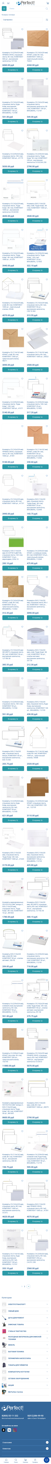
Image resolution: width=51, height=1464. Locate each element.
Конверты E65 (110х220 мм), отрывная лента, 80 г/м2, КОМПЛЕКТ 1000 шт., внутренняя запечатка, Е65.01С (37, 605)
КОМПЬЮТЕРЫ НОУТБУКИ (18, 1372)
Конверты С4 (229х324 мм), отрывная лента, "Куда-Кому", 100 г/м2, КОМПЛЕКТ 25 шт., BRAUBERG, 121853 (37, 257)
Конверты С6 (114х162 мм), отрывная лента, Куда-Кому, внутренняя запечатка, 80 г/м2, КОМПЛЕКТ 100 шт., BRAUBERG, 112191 (13, 1259)
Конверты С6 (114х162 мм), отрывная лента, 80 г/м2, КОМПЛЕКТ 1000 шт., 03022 (38, 354)
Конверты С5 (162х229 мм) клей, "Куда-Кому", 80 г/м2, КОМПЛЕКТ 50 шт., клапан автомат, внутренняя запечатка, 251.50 (37, 1008)
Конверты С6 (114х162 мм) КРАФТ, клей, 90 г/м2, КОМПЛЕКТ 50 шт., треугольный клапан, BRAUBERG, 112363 (37, 454)
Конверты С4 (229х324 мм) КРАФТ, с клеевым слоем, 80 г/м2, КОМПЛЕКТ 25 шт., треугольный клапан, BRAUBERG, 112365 (37, 555)
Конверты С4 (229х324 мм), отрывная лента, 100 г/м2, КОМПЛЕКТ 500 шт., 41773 (13, 156)
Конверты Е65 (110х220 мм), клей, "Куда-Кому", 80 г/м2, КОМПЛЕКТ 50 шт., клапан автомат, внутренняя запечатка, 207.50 (37, 655)
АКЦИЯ (11, 1385)
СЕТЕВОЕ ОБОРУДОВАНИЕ (18, 1378)
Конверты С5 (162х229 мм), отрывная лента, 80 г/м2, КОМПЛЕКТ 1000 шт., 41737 (13, 501)
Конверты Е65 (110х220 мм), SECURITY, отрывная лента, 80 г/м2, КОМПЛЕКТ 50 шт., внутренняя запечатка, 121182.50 (37, 906)
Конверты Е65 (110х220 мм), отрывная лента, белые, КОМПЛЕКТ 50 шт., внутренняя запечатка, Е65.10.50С (12, 755)
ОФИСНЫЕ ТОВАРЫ (16, 1324)
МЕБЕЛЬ (11, 1345)
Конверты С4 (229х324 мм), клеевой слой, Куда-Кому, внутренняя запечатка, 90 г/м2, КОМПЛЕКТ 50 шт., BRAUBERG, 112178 (37, 1159)
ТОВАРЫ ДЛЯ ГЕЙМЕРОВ (18, 1365)
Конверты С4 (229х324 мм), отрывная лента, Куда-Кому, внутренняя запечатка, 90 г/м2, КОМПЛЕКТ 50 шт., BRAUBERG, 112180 (13, 806)
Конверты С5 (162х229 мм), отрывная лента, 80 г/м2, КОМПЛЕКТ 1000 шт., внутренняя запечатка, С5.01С (13, 1208)
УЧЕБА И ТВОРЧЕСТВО (17, 1331)
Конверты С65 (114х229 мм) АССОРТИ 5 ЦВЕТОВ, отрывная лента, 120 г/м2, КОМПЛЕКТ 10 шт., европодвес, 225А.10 (12, 555)
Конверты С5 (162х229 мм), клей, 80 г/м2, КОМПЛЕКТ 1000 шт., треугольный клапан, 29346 (13, 306)
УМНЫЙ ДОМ (13, 1311)
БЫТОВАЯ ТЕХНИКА (16, 1352)
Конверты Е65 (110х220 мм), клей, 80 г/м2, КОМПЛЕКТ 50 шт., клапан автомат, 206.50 (12, 957)
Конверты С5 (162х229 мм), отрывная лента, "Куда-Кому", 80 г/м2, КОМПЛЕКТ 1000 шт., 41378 (13, 256)
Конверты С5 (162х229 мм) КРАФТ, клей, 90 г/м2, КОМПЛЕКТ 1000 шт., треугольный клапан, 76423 (37, 57)
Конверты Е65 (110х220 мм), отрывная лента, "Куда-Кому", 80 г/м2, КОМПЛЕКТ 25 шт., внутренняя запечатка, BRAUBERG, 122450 (36, 504)
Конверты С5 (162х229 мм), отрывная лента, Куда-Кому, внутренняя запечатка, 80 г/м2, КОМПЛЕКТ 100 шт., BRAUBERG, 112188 (13, 107)
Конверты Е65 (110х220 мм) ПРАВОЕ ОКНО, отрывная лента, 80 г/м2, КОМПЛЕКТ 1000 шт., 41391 (38, 1207)
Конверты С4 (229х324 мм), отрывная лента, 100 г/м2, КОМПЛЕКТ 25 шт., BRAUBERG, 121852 (37, 405)
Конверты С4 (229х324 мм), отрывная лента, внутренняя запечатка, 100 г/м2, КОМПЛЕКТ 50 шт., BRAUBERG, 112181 (37, 958)
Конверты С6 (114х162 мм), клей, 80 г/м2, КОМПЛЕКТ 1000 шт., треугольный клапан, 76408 (37, 754)
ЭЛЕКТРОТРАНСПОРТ (17, 1304)
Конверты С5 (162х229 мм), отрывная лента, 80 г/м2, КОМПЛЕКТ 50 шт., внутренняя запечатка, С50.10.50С (37, 307)
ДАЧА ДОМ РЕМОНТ (16, 1318)
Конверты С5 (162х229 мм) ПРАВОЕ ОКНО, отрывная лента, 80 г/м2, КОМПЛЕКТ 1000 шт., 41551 (12, 453)
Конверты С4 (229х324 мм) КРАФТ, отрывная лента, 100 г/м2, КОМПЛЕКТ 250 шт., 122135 (37, 804)
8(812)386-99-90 (35, 1415)
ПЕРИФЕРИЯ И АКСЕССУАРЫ (19, 1358)
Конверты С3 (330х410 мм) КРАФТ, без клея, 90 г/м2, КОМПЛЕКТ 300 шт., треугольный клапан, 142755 (12, 1057)
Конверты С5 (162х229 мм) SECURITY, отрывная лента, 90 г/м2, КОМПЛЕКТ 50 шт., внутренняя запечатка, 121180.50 (12, 654)
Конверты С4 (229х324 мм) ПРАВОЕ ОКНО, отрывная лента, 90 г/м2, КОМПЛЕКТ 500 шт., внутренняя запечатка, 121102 (12, 57)
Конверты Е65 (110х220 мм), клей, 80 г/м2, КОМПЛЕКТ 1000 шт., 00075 (38, 1105)
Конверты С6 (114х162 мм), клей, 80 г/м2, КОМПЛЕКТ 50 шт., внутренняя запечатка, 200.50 (13, 1158)
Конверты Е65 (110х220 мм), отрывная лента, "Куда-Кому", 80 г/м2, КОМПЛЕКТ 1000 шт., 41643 (13, 856)
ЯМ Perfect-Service (15, 1392)
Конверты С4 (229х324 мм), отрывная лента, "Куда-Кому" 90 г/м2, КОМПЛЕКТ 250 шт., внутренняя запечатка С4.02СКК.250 (37, 158)
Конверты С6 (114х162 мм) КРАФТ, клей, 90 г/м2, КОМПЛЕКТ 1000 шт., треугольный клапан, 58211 (12, 356)
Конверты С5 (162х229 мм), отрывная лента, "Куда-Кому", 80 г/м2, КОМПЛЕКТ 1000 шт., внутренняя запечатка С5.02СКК (13, 208)
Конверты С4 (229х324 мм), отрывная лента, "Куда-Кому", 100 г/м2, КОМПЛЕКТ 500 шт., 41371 (13, 405)
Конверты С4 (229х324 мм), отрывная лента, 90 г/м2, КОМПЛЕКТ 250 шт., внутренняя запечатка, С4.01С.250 (37, 1258)
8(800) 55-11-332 (10, 1415)
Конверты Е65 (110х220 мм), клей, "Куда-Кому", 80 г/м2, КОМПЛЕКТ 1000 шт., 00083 (37, 207)
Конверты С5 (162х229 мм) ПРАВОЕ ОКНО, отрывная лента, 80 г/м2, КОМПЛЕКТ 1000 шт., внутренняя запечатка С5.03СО (37, 1057)
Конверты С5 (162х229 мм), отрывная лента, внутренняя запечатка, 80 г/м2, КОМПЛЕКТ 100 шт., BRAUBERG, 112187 (37, 106)
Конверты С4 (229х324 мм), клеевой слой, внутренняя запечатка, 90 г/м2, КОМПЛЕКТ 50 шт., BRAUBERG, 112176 (13, 1008)
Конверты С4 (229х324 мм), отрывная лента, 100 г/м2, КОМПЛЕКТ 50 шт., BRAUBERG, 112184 (13, 705)
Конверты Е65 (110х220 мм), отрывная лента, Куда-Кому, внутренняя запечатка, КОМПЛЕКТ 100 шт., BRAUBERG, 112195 (37, 706)
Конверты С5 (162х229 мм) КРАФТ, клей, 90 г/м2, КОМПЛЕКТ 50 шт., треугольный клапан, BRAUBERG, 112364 (12, 605)
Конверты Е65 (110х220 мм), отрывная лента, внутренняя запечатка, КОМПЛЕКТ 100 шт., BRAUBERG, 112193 (36, 857)
